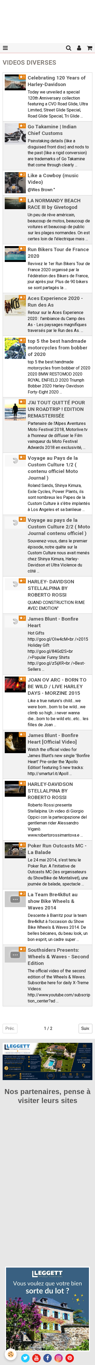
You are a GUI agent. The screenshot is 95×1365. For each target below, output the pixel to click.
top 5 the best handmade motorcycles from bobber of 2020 (57, 347)
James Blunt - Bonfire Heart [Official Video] (53, 738)
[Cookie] (11, 1354)
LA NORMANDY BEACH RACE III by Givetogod (54, 204)
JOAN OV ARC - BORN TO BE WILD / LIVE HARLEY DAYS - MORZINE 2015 (57, 686)
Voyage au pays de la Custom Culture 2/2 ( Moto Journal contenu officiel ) (59, 526)
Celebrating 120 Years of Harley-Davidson (57, 81)
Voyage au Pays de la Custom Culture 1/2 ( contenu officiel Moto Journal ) (53, 468)
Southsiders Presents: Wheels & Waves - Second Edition (58, 956)
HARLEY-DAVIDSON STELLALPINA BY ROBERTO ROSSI (50, 790)
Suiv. (85, 1028)
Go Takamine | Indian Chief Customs (52, 130)
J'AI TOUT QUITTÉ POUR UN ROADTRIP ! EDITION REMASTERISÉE (56, 409)
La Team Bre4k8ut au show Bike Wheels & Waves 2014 (53, 901)
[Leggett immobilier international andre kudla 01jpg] (47, 1308)
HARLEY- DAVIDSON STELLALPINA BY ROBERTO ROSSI (51, 588)
